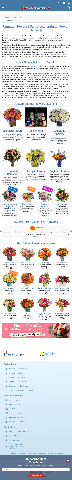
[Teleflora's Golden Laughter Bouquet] (9, 279)
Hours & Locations (15, 436)
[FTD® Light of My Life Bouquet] (45, 305)
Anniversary (22, 369)
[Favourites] (63, 3)
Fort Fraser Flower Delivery (18, 453)
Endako (8, 21)
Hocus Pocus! (62, 263)
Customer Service (13, 395)
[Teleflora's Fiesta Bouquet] (27, 305)
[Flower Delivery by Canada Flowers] (36, 7)
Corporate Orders (15, 440)
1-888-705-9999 (22, 432)
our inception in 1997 (35, 66)
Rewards (22, 422)
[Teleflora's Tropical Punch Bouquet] (27, 279)
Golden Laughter (10, 288)
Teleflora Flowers (45, 205)
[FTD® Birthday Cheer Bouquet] (9, 254)
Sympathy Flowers (59, 132)
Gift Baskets (22, 382)
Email (11, 432)
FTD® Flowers (27, 204)
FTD (34, 97)
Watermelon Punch (62, 288)
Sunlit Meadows (10, 314)
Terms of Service (15, 404)
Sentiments (24, 386)
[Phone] (58, 3)
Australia (63, 211)
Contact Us (9, 427)
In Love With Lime (44, 288)
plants (5, 210)
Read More (36, 236)
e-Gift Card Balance (16, 413)
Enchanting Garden (27, 263)
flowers (13, 208)
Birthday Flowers (12, 131)
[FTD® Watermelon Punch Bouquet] (62, 279)
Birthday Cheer (9, 263)
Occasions (13, 386)
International (62, 204)
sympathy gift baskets (56, 138)
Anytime (12, 369)
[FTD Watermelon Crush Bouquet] (62, 305)
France (58, 211)
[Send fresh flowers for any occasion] (59, 157)
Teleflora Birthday (14, 137)
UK (67, 209)
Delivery (18, 400)
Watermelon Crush (62, 314)
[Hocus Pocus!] (62, 254)
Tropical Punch (27, 288)
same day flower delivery (59, 54)
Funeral (11, 377)
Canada (30, 390)
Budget (20, 373)
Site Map (12, 422)
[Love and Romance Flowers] (12, 157)
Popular (11, 382)
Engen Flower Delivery (55, 453)
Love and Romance (12, 173)
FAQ (10, 400)
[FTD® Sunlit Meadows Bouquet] (9, 305)
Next (71, 231)
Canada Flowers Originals (9, 205)
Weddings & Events (16, 417)
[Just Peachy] (45, 254)
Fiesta (27, 314)
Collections (10, 364)
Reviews (25, 409)
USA (64, 209)
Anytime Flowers (59, 171)
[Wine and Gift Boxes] (36, 117)
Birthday (12, 373)
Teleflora (26, 97)
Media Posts (14, 409)
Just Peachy (44, 263)
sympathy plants (63, 137)
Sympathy (21, 377)
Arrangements (54, 137)
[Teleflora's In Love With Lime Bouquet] (45, 279)
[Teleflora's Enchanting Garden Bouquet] (27, 254)
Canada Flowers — (11, 18)
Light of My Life (44, 314)
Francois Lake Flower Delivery (37, 453)
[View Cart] (68, 3)
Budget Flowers (36, 171)
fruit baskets (12, 210)
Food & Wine (35, 131)
